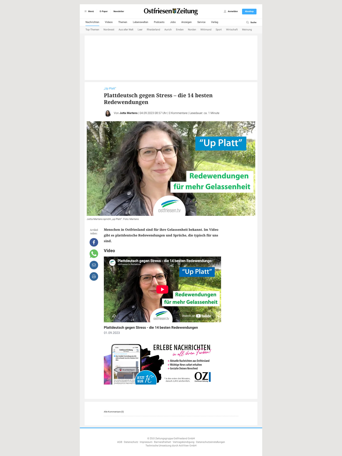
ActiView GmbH (187, 445)
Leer (140, 29)
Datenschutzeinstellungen (210, 442)
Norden (192, 29)
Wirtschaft (232, 29)
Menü (91, 11)
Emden (180, 29)
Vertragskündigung (183, 442)
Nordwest (108, 29)
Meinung (247, 29)
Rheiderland (153, 29)
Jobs (173, 22)
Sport (219, 29)
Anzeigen (186, 22)
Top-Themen (92, 29)
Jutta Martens (129, 113)
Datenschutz (131, 442)
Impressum (146, 442)
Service (201, 22)
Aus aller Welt (126, 29)
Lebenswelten (140, 22)
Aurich (168, 29)
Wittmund (205, 29)
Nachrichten (92, 22)
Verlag (214, 22)
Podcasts (159, 22)
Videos (109, 22)
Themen (122, 22)
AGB (119, 442)
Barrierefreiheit (162, 442)
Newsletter (118, 11)
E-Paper (104, 11)
